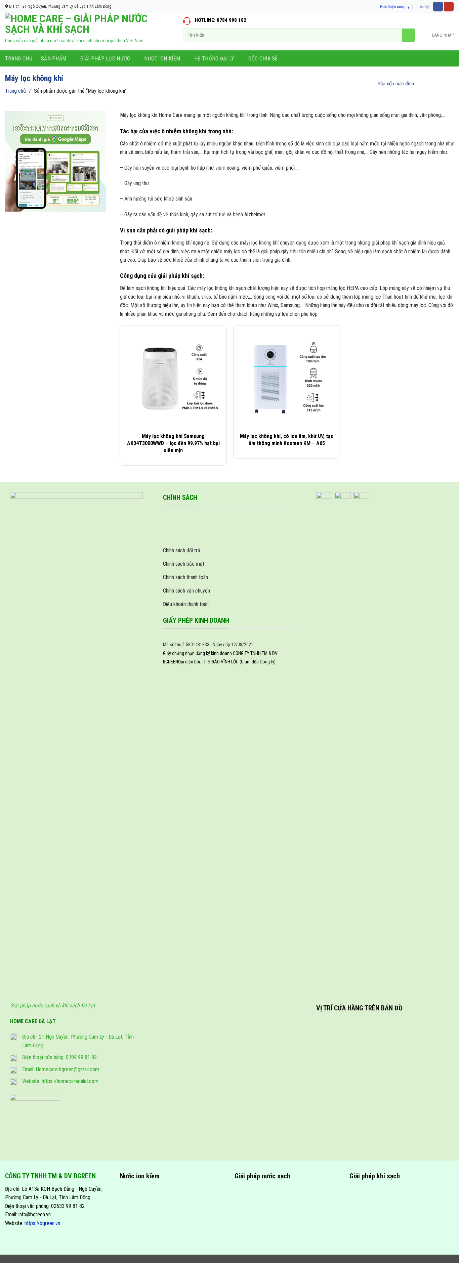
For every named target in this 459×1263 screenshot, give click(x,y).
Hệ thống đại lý (214, 58)
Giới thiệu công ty (394, 6)
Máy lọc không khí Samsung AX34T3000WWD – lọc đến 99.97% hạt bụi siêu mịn (173, 443)
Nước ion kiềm (162, 58)
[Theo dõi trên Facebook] (438, 7)
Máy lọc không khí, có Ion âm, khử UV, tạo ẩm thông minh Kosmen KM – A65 (287, 439)
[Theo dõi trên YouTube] (449, 7)
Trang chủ (18, 58)
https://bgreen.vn (42, 1223)
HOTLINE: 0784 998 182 (220, 20)
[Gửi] (408, 35)
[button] (443, 35)
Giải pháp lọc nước (105, 58)
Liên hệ (423, 6)
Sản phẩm (54, 58)
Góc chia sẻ (263, 58)
